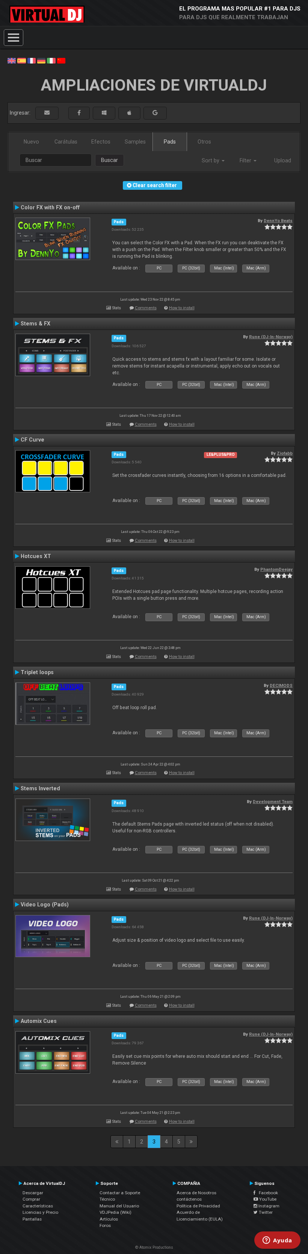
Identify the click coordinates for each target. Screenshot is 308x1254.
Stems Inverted (40, 788)
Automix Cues (39, 1021)
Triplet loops (37, 672)
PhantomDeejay (276, 569)
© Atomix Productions (154, 1247)
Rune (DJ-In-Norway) (271, 336)
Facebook (266, 1192)
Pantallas (32, 1219)
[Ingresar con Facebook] (79, 113)
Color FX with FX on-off (50, 207)
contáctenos (189, 1199)
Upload (282, 160)
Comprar (31, 1199)
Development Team (273, 801)
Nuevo (31, 142)
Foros (105, 1225)
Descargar (33, 1192)
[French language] (31, 60)
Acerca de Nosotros (196, 1192)
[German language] (41, 60)
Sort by (211, 160)
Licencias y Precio (40, 1212)
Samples (135, 142)
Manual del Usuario (119, 1206)
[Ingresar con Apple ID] (129, 113)
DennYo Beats (278, 220)
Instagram (268, 1206)
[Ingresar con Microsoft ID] (104, 113)
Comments (146, 308)
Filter (246, 160)
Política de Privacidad (198, 1206)
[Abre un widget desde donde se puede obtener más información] (277, 1240)
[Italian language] (51, 60)
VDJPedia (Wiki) (115, 1212)
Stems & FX (35, 324)
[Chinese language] (61, 60)
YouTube (267, 1199)
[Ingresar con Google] (155, 113)
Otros (204, 142)
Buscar (109, 160)
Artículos (109, 1219)
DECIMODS (281, 685)
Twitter (265, 1212)
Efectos (100, 142)
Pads (170, 142)
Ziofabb (285, 453)
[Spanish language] (21, 60)
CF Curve (32, 440)
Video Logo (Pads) (45, 905)
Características (38, 1206)
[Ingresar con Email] (47, 113)
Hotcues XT (36, 556)
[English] (12, 60)
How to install (182, 308)
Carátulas (65, 142)
